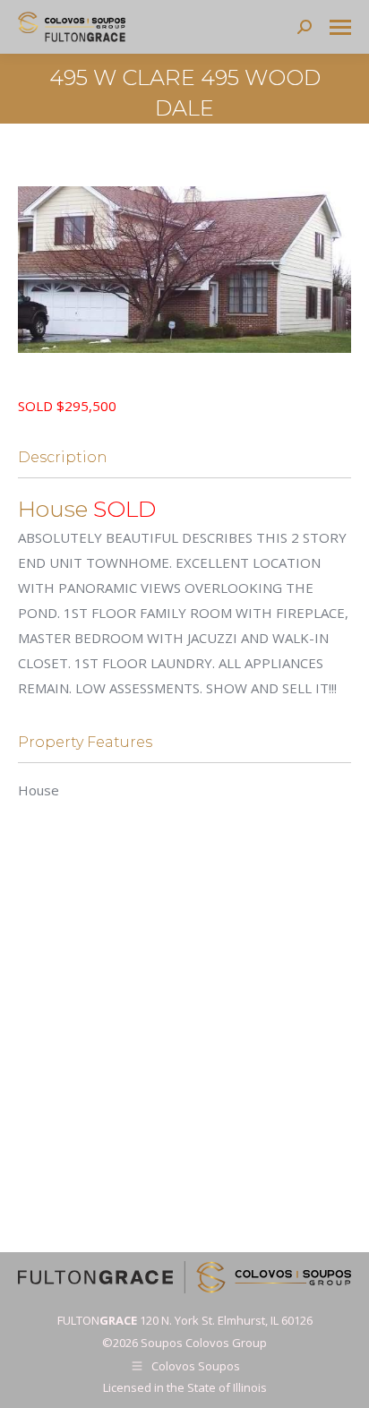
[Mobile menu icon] (340, 27)
